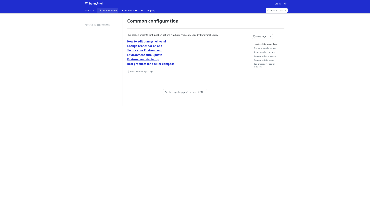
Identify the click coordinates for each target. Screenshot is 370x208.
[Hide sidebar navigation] (122, 59)
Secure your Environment (144, 50)
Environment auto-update (144, 55)
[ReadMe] (103, 25)
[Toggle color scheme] (285, 3)
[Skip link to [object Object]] (125, 41)
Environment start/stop (143, 59)
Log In (278, 3)
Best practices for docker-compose (150, 64)
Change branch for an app (144, 46)
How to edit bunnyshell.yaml (146, 41)
